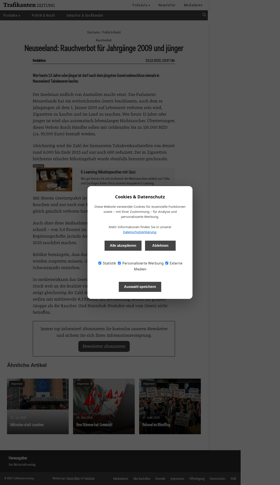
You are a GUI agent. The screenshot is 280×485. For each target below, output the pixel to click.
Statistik (109, 263)
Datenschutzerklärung (139, 232)
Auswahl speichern (140, 287)
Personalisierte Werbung (142, 263)
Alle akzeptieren (123, 245)
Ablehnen (160, 245)
